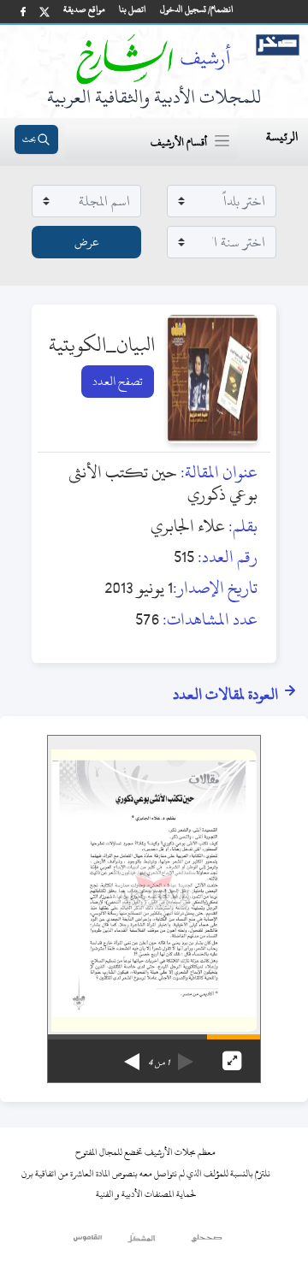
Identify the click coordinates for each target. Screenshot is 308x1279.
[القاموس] (88, 1242)
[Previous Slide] (185, 1055)
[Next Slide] (131, 1055)
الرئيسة (282, 136)
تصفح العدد (117, 381)
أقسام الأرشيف (179, 142)
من (158, 1062)
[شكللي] (141, 1242)
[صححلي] (207, 1242)
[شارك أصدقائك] (23, 11)
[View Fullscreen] (232, 1060)
